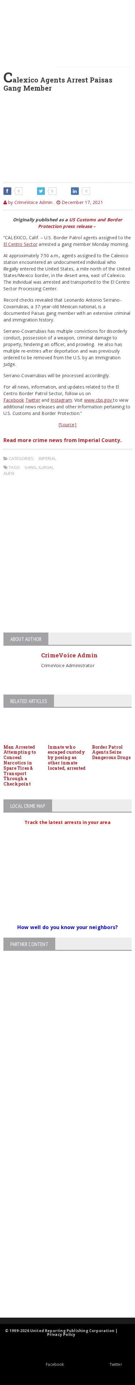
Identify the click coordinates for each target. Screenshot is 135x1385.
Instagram (61, 400)
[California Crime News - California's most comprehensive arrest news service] (62, 1246)
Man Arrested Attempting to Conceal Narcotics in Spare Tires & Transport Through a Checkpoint (19, 765)
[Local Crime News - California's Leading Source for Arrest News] (62, 1198)
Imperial (47, 458)
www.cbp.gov (98, 400)
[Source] (67, 425)
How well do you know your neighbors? (67, 927)
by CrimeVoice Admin (29, 202)
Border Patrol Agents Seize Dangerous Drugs (111, 752)
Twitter (32, 400)
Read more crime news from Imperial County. (62, 440)
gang (30, 467)
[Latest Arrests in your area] (67, 830)
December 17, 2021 (81, 202)
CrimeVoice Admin (69, 655)
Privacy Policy (61, 1334)
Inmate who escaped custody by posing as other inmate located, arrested (67, 757)
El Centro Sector (20, 244)
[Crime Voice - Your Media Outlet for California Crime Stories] (62, 1293)
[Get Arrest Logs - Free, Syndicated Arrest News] (62, 1225)
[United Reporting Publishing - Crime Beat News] (62, 1172)
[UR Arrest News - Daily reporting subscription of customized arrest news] (62, 1266)
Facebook (13, 400)
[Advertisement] (67, 555)
